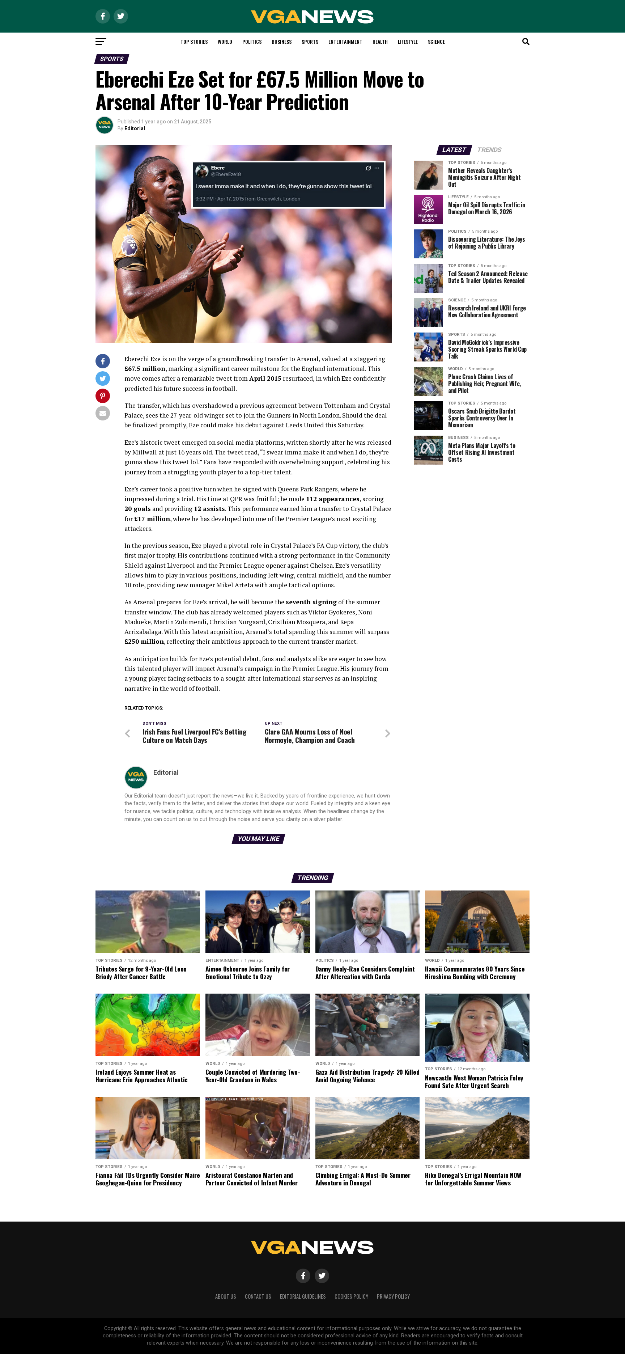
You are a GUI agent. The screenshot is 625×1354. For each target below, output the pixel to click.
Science (436, 41)
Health (380, 41)
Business (282, 41)
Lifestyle (408, 41)
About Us (225, 1296)
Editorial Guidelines (303, 1296)
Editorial (134, 128)
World (225, 41)
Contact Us (258, 1296)
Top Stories (194, 41)
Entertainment (345, 41)
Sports (310, 41)
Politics (252, 41)
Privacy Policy (393, 1296)
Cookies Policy (351, 1296)
